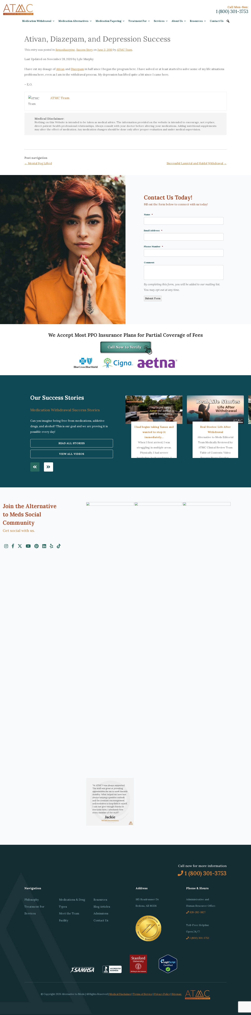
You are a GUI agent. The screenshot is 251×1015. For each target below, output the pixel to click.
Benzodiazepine (65, 49)
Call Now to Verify (124, 347)
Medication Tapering (108, 21)
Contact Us (216, 21)
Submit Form (152, 298)
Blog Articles (102, 906)
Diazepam (77, 69)
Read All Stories (71, 443)
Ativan (60, 69)
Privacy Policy (162, 994)
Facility (63, 920)
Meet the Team (69, 913)
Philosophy (31, 899)
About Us (177, 21)
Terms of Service (142, 994)
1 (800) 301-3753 (232, 11)
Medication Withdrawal (36, 21)
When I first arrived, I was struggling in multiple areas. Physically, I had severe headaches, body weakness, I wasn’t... (154, 445)
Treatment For (137, 21)
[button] (228, 21)
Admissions (101, 913)
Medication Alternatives (73, 21)
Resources (196, 21)
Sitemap (176, 994)
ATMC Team (124, 49)
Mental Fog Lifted (38, 163)
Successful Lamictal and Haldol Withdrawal (197, 163)
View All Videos (71, 454)
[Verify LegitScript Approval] (168, 972)
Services (159, 21)
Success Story (84, 49)
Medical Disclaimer (120, 994)
